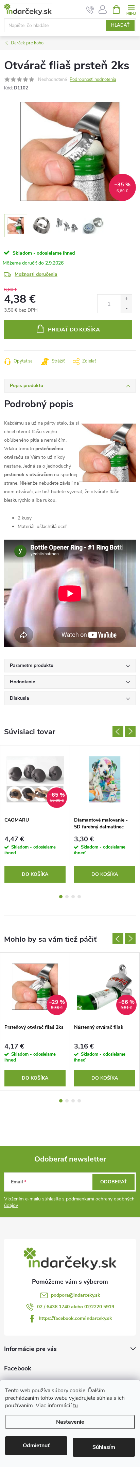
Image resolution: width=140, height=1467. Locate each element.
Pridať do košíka (74, 329)
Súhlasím (103, 1447)
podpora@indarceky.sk (75, 1295)
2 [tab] (67, 896)
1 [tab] (61, 896)
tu (75, 1405)
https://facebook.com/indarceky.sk (75, 1318)
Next (130, 731)
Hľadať (120, 25)
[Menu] (131, 9)
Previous (117, 731)
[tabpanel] (35, 816)
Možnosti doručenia (36, 274)
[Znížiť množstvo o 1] (126, 308)
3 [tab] (73, 896)
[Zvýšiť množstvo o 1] (126, 299)
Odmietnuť (36, 1445)
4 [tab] (79, 896)
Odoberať (113, 1182)
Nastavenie (70, 1422)
